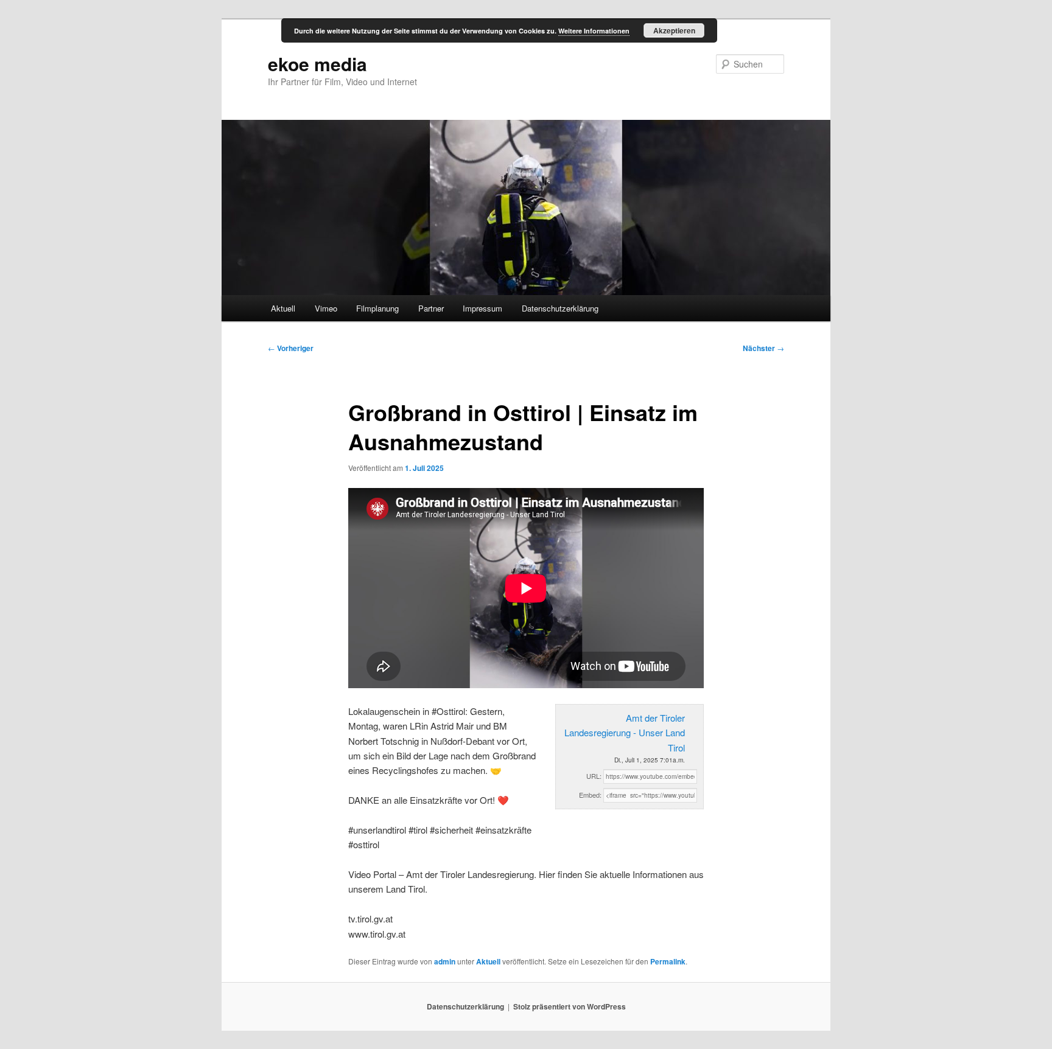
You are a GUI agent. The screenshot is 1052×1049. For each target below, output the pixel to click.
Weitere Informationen (593, 30)
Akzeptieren (674, 30)
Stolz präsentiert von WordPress (569, 1006)
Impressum (482, 308)
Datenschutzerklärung (560, 308)
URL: (593, 776)
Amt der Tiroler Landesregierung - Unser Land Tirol (624, 732)
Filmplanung (377, 308)
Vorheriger (291, 348)
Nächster (763, 348)
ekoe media (317, 64)
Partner (431, 308)
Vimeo (326, 308)
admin (444, 961)
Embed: (590, 795)
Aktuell (283, 308)
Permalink (668, 961)
